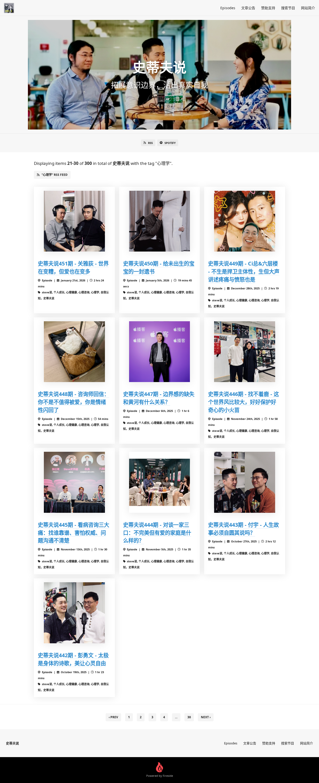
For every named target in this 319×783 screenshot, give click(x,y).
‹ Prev (113, 717)
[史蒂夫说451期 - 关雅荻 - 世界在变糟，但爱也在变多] (74, 221)
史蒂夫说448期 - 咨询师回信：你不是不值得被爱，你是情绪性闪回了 (73, 401)
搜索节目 (288, 7)
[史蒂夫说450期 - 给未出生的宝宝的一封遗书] (159, 221)
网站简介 (308, 7)
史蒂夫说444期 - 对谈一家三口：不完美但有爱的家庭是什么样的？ (157, 532)
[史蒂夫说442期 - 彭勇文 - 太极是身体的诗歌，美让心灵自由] (74, 612)
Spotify (170, 143)
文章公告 (248, 7)
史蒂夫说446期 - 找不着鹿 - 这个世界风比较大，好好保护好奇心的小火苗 (243, 401)
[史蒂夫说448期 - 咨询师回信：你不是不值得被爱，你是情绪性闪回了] (74, 351)
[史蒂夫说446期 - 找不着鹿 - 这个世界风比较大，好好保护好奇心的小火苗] (244, 351)
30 (189, 717)
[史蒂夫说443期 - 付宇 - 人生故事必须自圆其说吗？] (244, 482)
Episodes (227, 7)
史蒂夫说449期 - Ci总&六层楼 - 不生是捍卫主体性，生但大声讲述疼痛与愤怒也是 (243, 271)
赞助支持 (268, 7)
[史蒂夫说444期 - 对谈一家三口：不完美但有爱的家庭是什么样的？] (159, 482)
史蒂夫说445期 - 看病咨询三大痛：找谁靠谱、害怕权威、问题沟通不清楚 (73, 532)
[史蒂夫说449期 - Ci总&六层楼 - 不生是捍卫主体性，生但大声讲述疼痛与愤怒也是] (244, 221)
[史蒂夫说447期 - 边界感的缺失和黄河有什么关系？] (159, 351)
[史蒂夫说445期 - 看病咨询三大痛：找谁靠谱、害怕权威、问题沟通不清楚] (74, 482)
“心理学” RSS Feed (55, 175)
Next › (206, 717)
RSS (150, 143)
